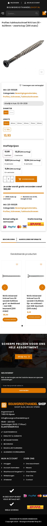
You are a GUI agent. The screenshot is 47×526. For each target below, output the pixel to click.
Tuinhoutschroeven (29, 96)
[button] (31, 85)
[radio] (6, 112)
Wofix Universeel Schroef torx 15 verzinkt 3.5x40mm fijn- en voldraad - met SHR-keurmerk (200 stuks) (35, 302)
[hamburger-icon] (2, 14)
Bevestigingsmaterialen (26, 93)
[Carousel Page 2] (25, 326)
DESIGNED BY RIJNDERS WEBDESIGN (23, 519)
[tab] (9, 239)
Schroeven (15, 96)
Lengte (6, 119)
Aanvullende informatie (30, 239)
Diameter (7, 108)
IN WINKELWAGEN (28, 179)
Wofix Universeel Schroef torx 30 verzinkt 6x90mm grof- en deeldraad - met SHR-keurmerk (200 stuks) (11, 303)
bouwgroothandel (23, 7)
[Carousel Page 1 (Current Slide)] (22, 326)
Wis (8, 129)
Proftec (6, 96)
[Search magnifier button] (37, 13)
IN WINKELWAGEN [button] (10, 320)
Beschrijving (9, 239)
